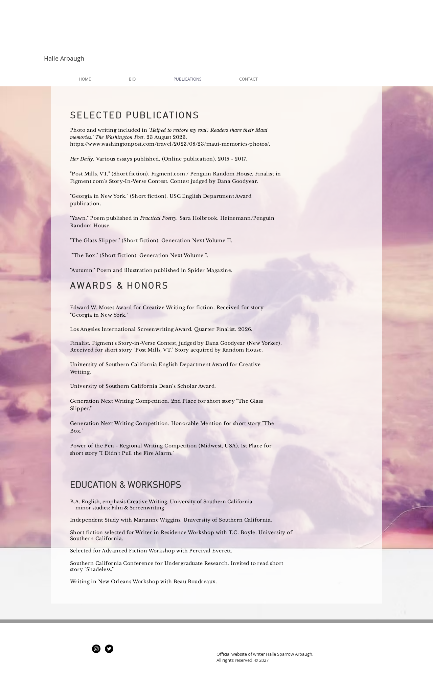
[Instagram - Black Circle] (96, 649)
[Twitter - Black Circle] (109, 649)
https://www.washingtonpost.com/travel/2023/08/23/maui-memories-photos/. (170, 144)
